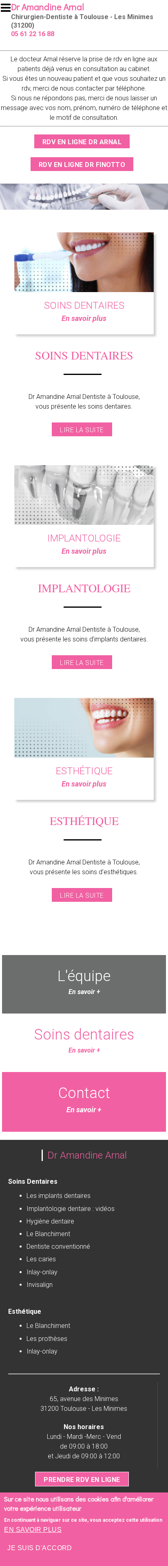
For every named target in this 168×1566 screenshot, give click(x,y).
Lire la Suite (82, 430)
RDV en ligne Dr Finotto (82, 165)
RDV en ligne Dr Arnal (82, 142)
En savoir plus (33, 1529)
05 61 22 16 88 (32, 34)
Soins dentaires (84, 1034)
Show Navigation (9, 10)
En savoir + (84, 1050)
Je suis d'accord (39, 1547)
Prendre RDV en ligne (82, 1480)
